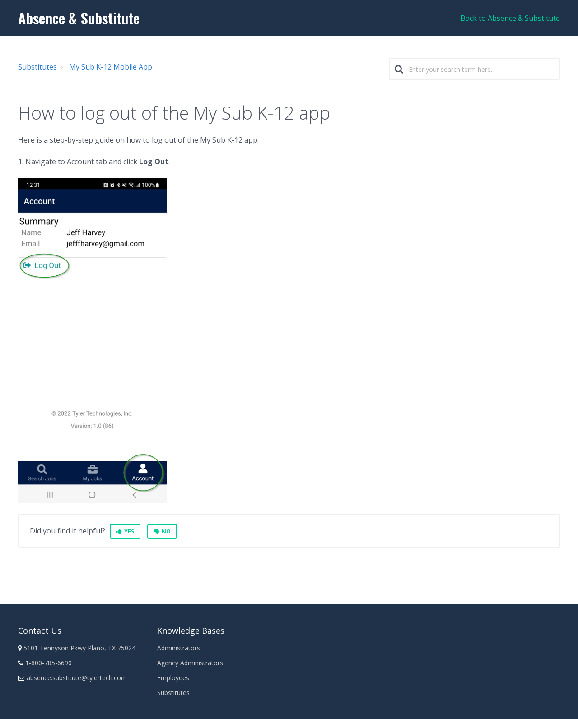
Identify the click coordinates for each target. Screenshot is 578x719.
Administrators (178, 648)
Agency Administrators (190, 663)
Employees (173, 677)
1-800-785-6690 (48, 663)
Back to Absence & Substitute (510, 18)
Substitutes (37, 67)
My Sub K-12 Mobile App (110, 67)
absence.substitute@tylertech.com (77, 677)
